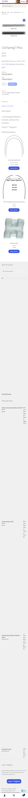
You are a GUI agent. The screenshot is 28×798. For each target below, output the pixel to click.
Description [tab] (5, 101)
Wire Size (4, 72)
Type (3, 77)
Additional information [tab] (8, 106)
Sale (16, 92)
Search (14, 795)
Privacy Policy (16, 792)
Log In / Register (14, 781)
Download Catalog (6, 394)
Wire (12, 12)
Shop (8, 12)
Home (4, 12)
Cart (21, 794)
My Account (4, 795)
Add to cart (12, 84)
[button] (24, 20)
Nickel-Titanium (17, 12)
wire (8, 94)
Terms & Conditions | (7, 792)
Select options (14, 168)
